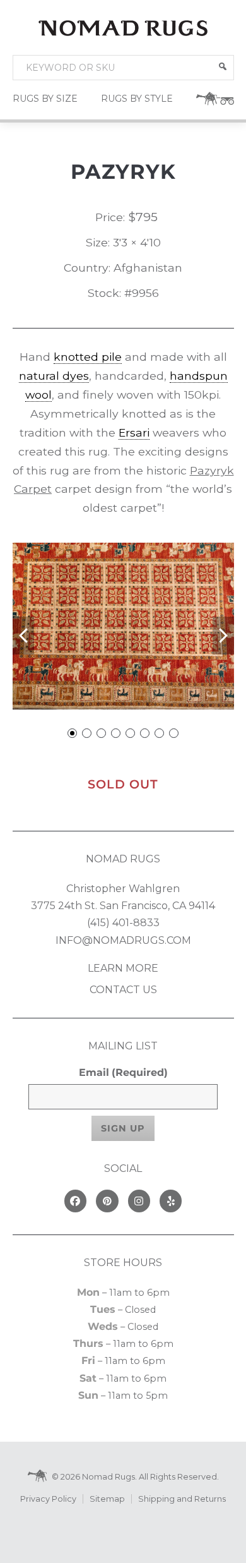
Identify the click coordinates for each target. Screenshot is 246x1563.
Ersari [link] (134, 432)
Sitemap (107, 1499)
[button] (222, 66)
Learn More (123, 968)
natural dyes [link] (54, 375)
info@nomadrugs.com (123, 940)
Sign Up (123, 1128)
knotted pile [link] (88, 356)
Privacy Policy (48, 1499)
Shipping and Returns (182, 1499)
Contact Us (123, 990)
